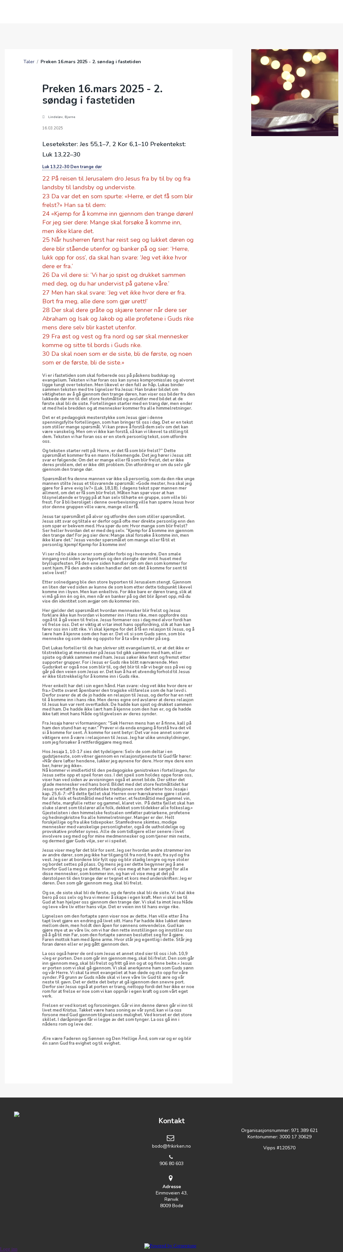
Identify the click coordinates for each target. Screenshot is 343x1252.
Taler (29, 62)
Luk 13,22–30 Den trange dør (72, 167)
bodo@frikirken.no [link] (171, 1146)
